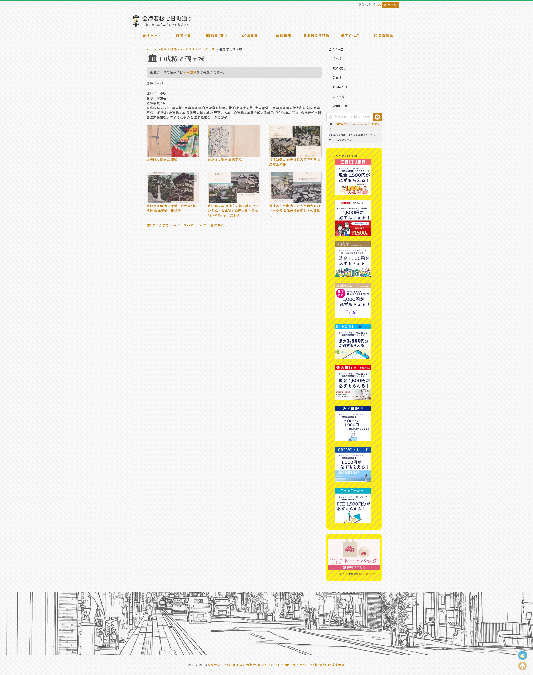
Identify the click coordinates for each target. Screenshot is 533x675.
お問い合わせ (365, 574)
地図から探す (341, 87)
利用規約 (190, 72)
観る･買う (219, 35)
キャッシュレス (361, 124)
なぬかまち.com (219, 664)
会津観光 (385, 35)
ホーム (152, 35)
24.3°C (369, 4)
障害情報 (338, 664)
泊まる (252, 35)
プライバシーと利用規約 (307, 664)
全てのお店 (336, 49)
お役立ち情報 (318, 35)
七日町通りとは (342, 124)
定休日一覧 (340, 106)
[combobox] (349, 117)
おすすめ (339, 96)
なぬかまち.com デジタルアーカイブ (188, 49)
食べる (185, 35)
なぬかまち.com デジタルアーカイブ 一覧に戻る (188, 225)
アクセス (352, 35)
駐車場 (285, 35)
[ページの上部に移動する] (522, 665)
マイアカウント (272, 664)
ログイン (390, 5)
